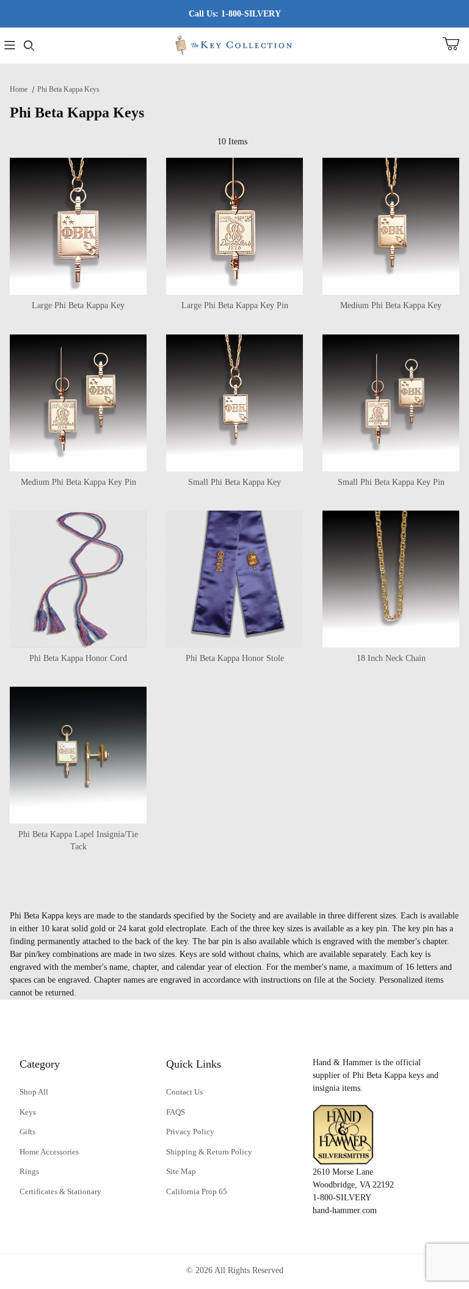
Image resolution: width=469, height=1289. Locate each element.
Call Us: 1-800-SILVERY (235, 13)
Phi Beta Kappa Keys (68, 89)
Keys (28, 1112)
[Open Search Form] (29, 46)
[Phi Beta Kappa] (234, 44)
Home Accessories (49, 1151)
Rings (29, 1171)
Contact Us (184, 1091)
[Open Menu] (10, 46)
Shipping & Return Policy (209, 1151)
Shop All (34, 1091)
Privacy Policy (190, 1131)
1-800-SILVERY (342, 1197)
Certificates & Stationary (60, 1191)
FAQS (175, 1112)
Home (18, 89)
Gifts (27, 1131)
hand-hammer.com (345, 1210)
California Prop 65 (196, 1191)
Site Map (181, 1171)
